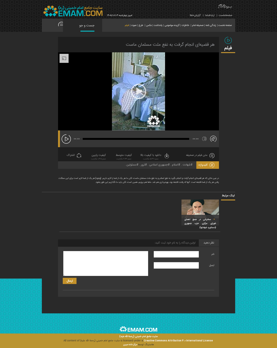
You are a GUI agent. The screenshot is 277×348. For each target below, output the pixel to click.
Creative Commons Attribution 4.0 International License (178, 341)
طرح (140, 25)
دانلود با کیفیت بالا (150, 157)
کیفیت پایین (98, 157)
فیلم (127, 25)
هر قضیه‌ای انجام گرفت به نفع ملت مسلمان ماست (170, 44)
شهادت (187, 164)
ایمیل (211, 265)
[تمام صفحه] (213, 138)
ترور (143, 164)
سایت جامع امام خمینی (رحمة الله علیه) (138, 337)
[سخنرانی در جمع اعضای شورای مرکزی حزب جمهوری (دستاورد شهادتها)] (200, 209)
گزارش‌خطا (195, 15)
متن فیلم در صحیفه (196, 155)
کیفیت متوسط (124, 157)
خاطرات (185, 25)
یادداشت (158, 25)
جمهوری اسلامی (158, 164)
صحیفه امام (198, 25)
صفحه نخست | (224, 25)
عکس (149, 25)
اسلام (175, 164)
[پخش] (66, 139)
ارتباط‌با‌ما (209, 15)
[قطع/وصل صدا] (204, 139)
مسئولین (131, 164)
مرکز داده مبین (130, 345)
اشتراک (71, 155)
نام (212, 254)
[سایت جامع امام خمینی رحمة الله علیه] (73, 11)
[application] (138, 91)
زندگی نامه (211, 25)
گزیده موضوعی (172, 25)
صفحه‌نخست (225, 15)
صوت (133, 25)
